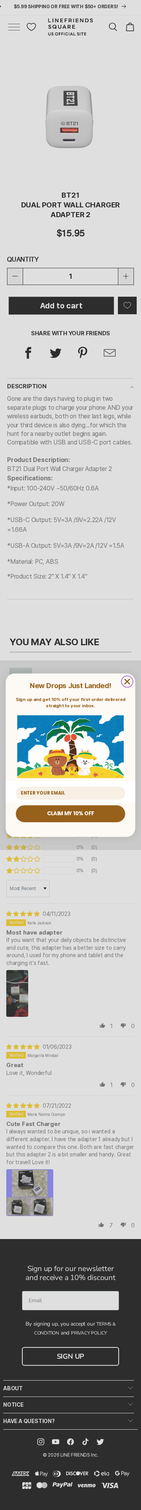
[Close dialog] (127, 681)
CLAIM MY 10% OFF (70, 813)
